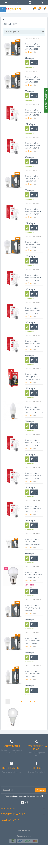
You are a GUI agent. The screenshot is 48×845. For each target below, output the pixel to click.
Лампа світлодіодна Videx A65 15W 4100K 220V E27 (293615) (32, 244)
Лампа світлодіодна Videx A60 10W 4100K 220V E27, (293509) (32, 79)
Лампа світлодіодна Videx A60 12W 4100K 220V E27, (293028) (32, 46)
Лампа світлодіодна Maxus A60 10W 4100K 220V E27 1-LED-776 (33, 112)
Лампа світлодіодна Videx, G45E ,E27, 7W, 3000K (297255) (32, 607)
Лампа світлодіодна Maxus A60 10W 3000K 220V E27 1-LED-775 (33, 211)
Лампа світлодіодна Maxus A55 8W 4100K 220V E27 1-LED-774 (32, 343)
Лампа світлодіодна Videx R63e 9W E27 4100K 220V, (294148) (32, 541)
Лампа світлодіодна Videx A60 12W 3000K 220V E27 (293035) (32, 640)
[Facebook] (22, 802)
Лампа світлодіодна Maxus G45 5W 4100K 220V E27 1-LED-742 (32, 145)
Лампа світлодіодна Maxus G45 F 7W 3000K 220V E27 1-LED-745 (33, 310)
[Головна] (3, 20)
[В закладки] (32, 62)
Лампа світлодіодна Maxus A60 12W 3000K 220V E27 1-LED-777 (33, 277)
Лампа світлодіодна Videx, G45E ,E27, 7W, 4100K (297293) (32, 178)
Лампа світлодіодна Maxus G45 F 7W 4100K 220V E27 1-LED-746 (33, 442)
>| (40, 701)
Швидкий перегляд (13, 48)
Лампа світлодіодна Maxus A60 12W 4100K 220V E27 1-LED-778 (33, 508)
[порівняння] (36, 62)
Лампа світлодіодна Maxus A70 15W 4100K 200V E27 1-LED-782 (33, 475)
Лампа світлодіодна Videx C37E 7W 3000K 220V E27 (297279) (32, 673)
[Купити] (27, 62)
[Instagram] (26, 802)
